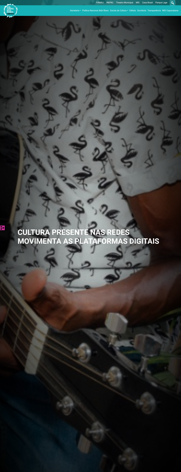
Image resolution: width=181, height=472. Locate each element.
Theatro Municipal (124, 2)
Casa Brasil (147, 2)
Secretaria (74, 10)
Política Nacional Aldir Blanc (95, 10)
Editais (132, 10)
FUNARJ (100, 2)
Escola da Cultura (118, 10)
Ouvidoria (141, 10)
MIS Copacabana (170, 10)
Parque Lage (161, 2)
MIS (138, 2)
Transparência (154, 10)
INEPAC (109, 2)
